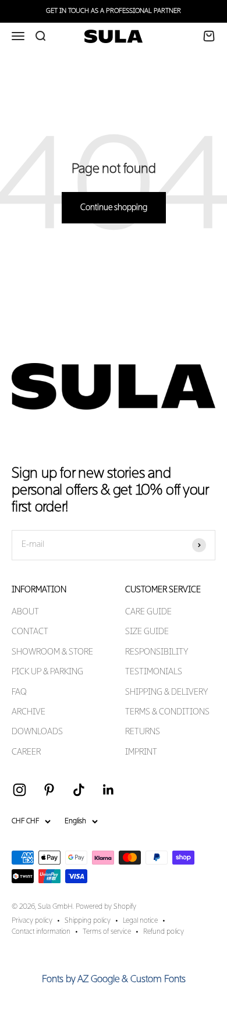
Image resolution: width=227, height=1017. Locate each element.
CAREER (26, 752)
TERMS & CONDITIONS (167, 712)
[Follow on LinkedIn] (108, 790)
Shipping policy (88, 921)
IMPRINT (141, 752)
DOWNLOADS (37, 732)
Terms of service (107, 932)
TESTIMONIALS (153, 672)
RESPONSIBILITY (156, 652)
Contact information (41, 932)
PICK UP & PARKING (47, 672)
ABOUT (25, 612)
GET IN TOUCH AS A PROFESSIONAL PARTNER (113, 11)
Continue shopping (113, 208)
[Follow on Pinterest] (49, 790)
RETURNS (142, 732)
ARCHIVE (28, 712)
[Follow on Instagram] (19, 790)
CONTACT (30, 632)
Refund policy (163, 932)
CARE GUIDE (148, 612)
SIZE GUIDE (147, 632)
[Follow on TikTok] (79, 790)
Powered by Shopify (106, 907)
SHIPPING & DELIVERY (166, 692)
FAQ (19, 692)
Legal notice (140, 921)
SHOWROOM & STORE (52, 652)
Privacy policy (32, 921)
